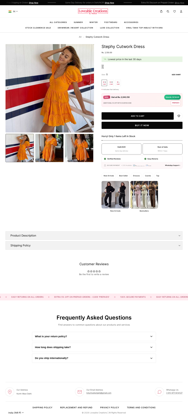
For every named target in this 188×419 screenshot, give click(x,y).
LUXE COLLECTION (109, 28)
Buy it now (142, 125)
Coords (148, 176)
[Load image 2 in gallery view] (49, 148)
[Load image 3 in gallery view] (79, 148)
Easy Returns (153, 159)
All (80, 36)
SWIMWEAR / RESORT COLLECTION (75, 28)
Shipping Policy (42, 407)
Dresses (136, 176)
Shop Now (28, 3)
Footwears (110, 22)
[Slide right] (91, 88)
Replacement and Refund (76, 407)
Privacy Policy (109, 407)
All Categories (58, 22)
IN (14, 11)
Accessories (131, 22)
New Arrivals (109, 176)
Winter (93, 22)
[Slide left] (8, 88)
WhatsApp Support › (172, 165)
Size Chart (176, 75)
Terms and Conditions (141, 407)
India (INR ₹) (14, 412)
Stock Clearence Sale (38, 28)
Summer (78, 22)
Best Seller (123, 176)
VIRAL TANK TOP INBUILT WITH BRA (144, 28)
